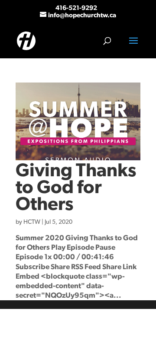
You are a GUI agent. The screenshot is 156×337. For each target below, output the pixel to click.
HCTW (31, 222)
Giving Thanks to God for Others (76, 187)
